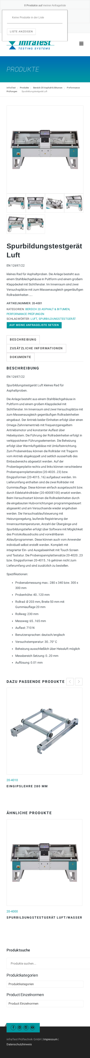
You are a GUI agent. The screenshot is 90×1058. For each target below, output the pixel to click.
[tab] (23, 339)
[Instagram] (25, 1027)
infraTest (11, 87)
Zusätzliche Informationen (36, 348)
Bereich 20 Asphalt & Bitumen (47, 87)
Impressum (50, 1039)
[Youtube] (32, 1027)
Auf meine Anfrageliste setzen (34, 325)
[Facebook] (13, 1027)
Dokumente (20, 357)
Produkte (24, 87)
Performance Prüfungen (25, 314)
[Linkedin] (19, 1027)
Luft (34, 318)
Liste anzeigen (21, 31)
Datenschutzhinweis (19, 1044)
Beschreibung (23, 339)
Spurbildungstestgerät (57, 318)
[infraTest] (30, 44)
